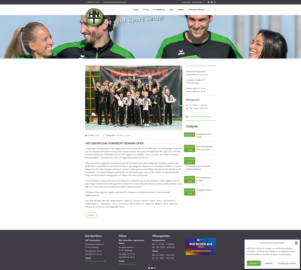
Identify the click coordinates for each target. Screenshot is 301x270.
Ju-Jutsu (128, 135)
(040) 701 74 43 (93, 2)
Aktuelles (120, 135)
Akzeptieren (254, 263)
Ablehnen (269, 263)
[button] (296, 243)
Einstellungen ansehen (287, 263)
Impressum (186, 2)
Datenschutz (197, 2)
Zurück (91, 215)
